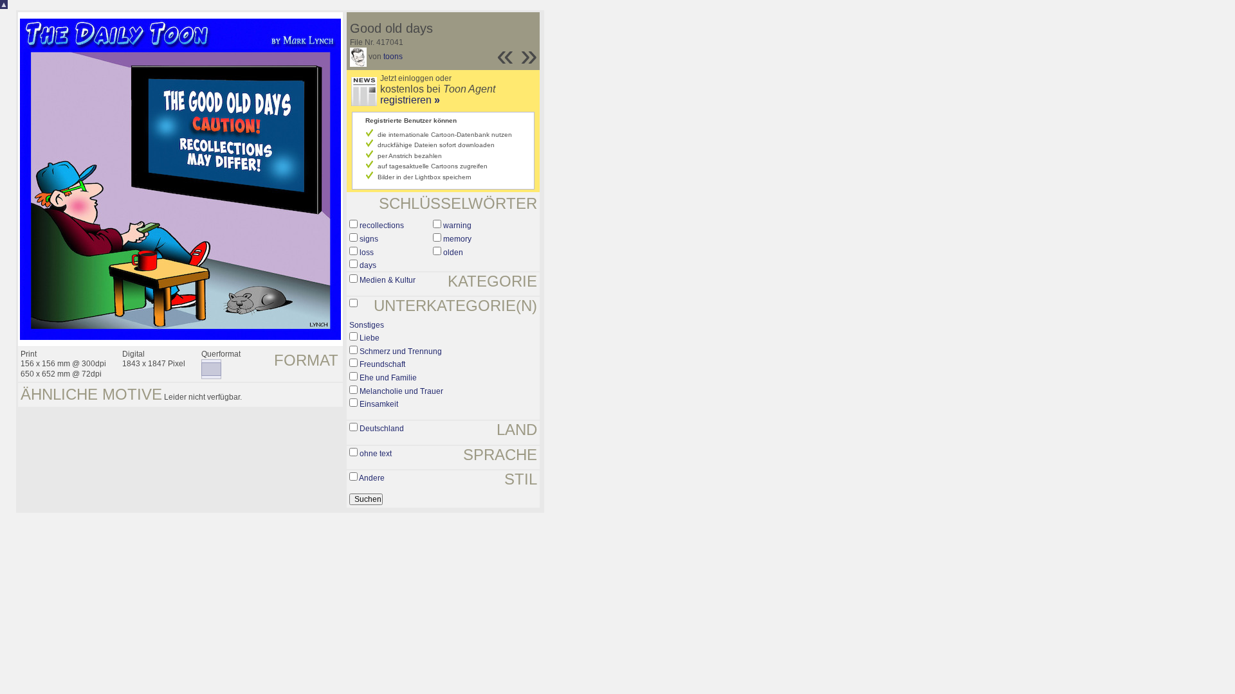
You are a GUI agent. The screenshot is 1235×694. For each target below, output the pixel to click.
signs (369, 239)
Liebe (370, 338)
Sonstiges (366, 325)
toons (393, 56)
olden (453, 252)
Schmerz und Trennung (401, 351)
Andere (372, 478)
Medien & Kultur (388, 280)
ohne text (376, 453)
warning (457, 225)
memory (457, 239)
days (368, 265)
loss (367, 252)
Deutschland (382, 428)
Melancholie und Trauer (401, 391)
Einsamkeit (379, 404)
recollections (382, 225)
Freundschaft (382, 364)
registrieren (410, 99)
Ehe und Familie (388, 377)
